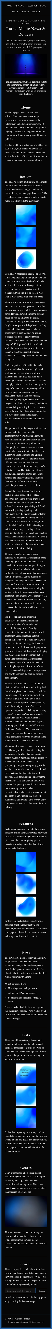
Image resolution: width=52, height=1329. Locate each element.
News (43, 5)
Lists (15, 11)
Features (32, 5)
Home (9, 5)
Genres (25, 11)
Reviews (19, 5)
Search (36, 11)
